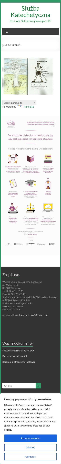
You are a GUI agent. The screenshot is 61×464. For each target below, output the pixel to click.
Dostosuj (30, 447)
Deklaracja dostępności (14, 356)
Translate (28, 106)
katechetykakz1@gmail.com (33, 315)
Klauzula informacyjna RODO (18, 350)
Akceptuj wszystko (30, 438)
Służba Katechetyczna (30, 11)
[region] (30, 428)
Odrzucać (30, 456)
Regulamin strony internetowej (18, 361)
